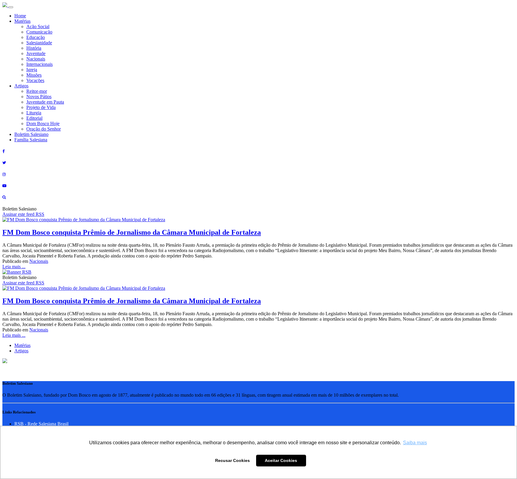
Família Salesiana (30, 139)
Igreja (31, 69)
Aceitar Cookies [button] (281, 460)
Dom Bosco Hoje (43, 123)
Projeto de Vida (41, 107)
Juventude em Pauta (45, 101)
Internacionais (39, 64)
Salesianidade (39, 42)
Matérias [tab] (22, 345)
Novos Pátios (38, 96)
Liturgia (33, 112)
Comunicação (39, 31)
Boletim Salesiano (31, 134)
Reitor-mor (36, 91)
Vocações (35, 80)
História (33, 48)
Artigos (21, 85)
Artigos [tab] (21, 350)
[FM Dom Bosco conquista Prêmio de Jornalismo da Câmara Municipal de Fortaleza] (83, 219)
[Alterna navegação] (10, 7)
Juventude (35, 53)
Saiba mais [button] (415, 442)
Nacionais (35, 58)
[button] (4, 361)
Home (20, 15)
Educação (35, 37)
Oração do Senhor (43, 128)
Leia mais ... (13, 266)
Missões (34, 75)
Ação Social (37, 26)
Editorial (34, 118)
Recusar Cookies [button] (232, 460)
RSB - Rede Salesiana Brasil (41, 423)
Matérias (22, 21)
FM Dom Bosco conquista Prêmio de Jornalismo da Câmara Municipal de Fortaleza (131, 232)
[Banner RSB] (16, 272)
